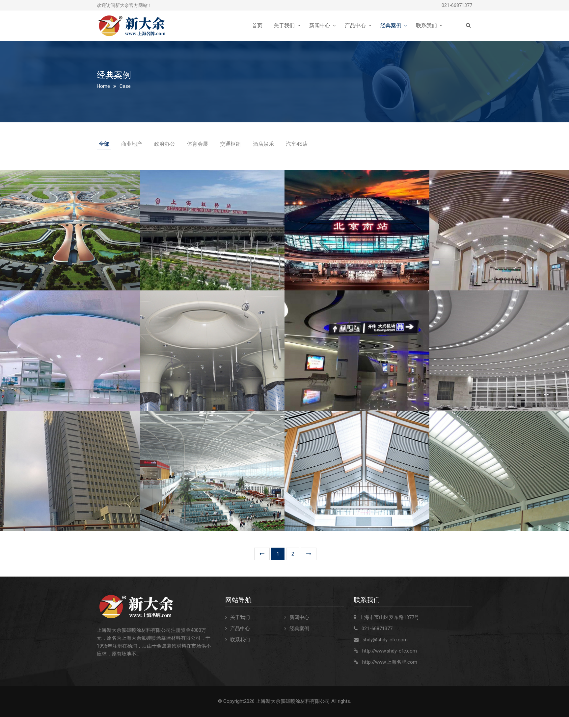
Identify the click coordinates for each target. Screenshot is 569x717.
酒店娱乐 (263, 144)
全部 (104, 144)
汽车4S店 (297, 144)
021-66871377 (457, 5)
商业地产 (131, 144)
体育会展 (197, 144)
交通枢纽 (230, 144)
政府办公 (164, 144)
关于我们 (284, 25)
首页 (257, 25)
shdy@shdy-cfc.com (385, 640)
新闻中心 (319, 25)
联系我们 (426, 25)
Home (103, 86)
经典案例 (390, 25)
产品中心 (355, 25)
